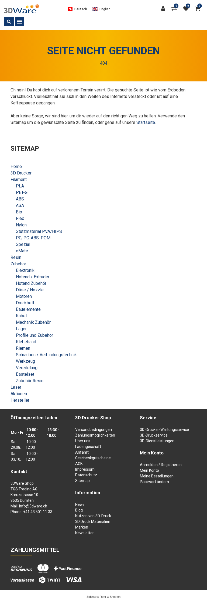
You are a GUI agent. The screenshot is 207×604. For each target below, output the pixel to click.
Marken (81, 527)
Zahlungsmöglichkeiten (95, 435)
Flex (20, 218)
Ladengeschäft (88, 446)
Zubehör (18, 263)
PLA (20, 186)
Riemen (23, 348)
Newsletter (84, 533)
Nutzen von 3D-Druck (93, 516)
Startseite (145, 122)
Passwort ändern (154, 482)
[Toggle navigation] (19, 21)
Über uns (82, 441)
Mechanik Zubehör (33, 322)
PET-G (21, 192)
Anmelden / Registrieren (161, 465)
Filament (19, 179)
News (80, 504)
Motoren (24, 296)
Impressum (85, 469)
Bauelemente (28, 309)
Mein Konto (149, 470)
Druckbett (25, 302)
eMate (22, 250)
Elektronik (25, 270)
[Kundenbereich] (164, 8)
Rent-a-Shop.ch (110, 596)
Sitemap (82, 480)
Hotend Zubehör (31, 283)
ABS (20, 199)
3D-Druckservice (154, 435)
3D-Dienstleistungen (157, 441)
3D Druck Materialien (92, 521)
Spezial (23, 244)
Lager (21, 328)
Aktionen (19, 393)
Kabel (21, 315)
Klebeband (26, 341)
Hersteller (20, 400)
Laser (16, 387)
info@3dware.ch (33, 506)
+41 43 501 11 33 (37, 512)
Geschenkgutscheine (93, 458)
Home (16, 166)
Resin (16, 257)
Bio (19, 211)
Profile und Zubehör (34, 335)
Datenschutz (86, 475)
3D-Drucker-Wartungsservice (164, 429)
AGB (79, 463)
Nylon (21, 224)
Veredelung (26, 367)
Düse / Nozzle (30, 289)
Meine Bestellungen (157, 476)
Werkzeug (25, 361)
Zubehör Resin (29, 380)
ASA (20, 205)
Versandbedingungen (93, 429)
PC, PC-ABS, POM (33, 237)
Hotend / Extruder (32, 276)
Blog (79, 510)
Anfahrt (82, 452)
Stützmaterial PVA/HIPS (39, 231)
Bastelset (25, 374)
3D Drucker (21, 173)
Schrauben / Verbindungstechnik (46, 354)
